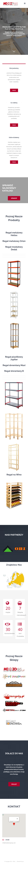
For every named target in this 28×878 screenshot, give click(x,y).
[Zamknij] (17, 819)
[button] (14, 824)
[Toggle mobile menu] (25, 3)
